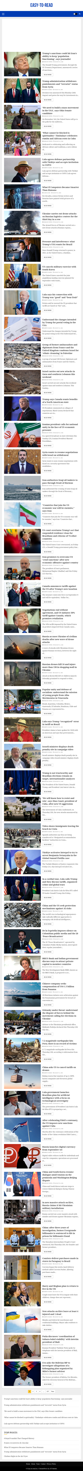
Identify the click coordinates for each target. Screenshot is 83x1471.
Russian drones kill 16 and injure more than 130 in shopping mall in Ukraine (59, 667)
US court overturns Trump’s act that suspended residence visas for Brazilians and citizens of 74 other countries (60, 534)
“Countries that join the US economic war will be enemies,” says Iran (58, 508)
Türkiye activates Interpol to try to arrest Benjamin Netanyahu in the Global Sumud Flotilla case (59, 855)
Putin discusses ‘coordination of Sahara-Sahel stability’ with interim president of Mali (60, 1339)
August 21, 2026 (59, 806)
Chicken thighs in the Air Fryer (16, 1456)
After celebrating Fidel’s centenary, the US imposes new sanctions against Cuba (60, 1123)
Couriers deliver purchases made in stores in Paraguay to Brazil (60, 1260)
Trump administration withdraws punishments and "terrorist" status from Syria (35, 1452)
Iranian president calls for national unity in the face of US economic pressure (60, 427)
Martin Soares (48, 89)
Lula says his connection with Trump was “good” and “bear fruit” (60, 296)
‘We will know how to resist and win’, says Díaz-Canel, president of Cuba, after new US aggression (59, 801)
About (33, 1464)
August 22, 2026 (59, 565)
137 (48, 1391)
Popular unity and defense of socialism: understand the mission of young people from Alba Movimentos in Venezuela (59, 693)
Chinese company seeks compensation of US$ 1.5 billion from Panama (58, 986)
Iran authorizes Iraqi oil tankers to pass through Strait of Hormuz (60, 481)
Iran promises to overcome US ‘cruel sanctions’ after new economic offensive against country (60, 560)
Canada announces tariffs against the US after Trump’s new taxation (59, 587)
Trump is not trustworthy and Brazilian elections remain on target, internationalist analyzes (58, 776)
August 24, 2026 (58, 89)
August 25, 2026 (59, 61)
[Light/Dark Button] (75, 14)
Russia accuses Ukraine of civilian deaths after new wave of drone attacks (59, 639)
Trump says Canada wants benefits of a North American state (60, 400)
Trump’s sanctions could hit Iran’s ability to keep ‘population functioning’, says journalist (59, 56)
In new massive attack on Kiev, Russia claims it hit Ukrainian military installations (57, 1205)
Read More (48, 74)
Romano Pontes (48, 61)
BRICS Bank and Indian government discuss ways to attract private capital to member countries (60, 961)
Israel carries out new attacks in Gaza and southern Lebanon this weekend (58, 374)
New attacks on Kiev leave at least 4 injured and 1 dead (60, 1313)
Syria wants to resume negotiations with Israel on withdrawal (60, 453)
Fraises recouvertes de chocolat (16, 1443)
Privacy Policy (51, 1464)
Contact (43, 1464)
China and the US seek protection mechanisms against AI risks (59, 907)
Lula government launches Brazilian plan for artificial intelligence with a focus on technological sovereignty (56, 1096)
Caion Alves (47, 192)
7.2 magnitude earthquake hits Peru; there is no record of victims (59, 1042)
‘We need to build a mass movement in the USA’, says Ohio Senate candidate (60, 110)
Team (38, 1464)
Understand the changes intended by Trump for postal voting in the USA (59, 322)
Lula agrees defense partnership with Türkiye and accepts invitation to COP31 (60, 162)
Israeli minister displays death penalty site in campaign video (57, 748)
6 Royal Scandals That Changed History (19, 1438)
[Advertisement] (24, 36)
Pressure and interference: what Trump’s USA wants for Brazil (58, 243)
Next (52, 1391)
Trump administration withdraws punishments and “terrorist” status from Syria (60, 84)
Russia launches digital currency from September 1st (58, 1148)
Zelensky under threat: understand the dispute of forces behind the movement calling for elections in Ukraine (60, 1014)
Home (28, 1464)
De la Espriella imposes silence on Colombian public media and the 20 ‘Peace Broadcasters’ (60, 933)
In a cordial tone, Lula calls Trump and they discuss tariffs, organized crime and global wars (59, 882)
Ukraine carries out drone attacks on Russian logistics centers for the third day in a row (60, 216)
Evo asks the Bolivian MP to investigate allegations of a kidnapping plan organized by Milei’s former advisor (57, 1367)
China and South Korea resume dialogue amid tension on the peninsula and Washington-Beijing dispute (59, 1176)
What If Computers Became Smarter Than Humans (23, 1447)
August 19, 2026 (59, 1344)
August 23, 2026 (58, 328)
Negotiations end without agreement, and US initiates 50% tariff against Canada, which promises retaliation (58, 614)
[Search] (79, 14)
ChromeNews (43, 1468)
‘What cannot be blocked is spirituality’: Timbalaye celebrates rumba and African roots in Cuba (59, 135)
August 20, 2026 (59, 1128)
